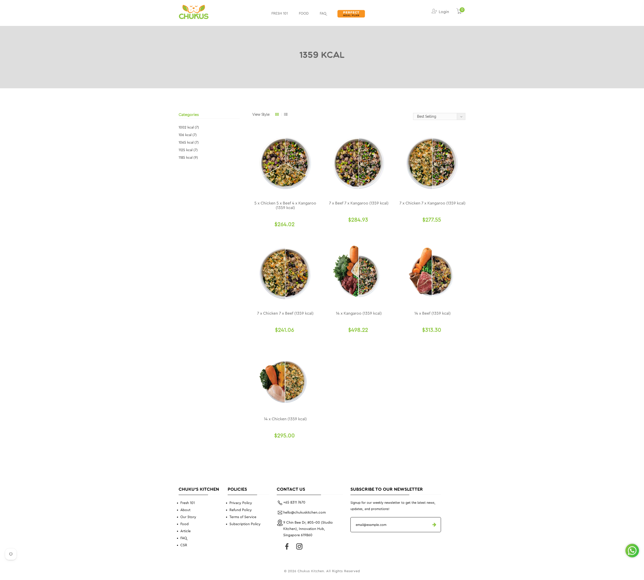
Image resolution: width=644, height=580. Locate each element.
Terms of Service (242, 517)
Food (184, 524)
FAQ (323, 13)
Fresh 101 (187, 503)
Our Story (188, 517)
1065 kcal (189, 142)
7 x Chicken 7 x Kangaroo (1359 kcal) (432, 203)
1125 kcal (188, 150)
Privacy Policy (240, 503)
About (185, 510)
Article (185, 531)
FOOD (304, 13)
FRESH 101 (279, 13)
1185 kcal (188, 157)
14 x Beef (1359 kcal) (432, 313)
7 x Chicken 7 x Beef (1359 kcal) (285, 313)
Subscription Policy (245, 524)
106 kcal (188, 135)
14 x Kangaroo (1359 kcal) (359, 313)
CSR (183, 545)
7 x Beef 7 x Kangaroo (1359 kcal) (358, 203)
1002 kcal (189, 127)
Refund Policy (240, 510)
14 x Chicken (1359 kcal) (285, 419)
